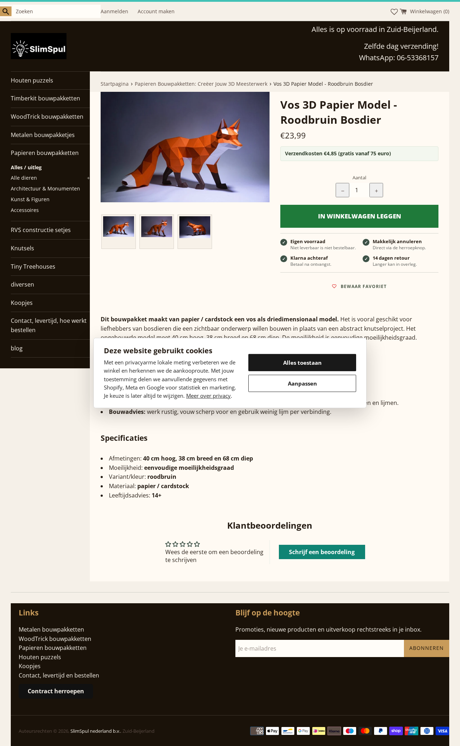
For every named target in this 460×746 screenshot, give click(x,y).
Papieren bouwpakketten (45, 153)
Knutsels (22, 248)
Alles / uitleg (26, 167)
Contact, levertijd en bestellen (59, 675)
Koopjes (22, 303)
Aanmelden (114, 11)
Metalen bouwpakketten (51, 629)
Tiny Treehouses (33, 266)
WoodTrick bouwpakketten (47, 117)
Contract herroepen (56, 691)
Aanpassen (302, 383)
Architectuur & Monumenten (45, 188)
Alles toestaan (302, 362)
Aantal (359, 177)
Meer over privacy (208, 395)
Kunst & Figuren (30, 199)
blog (17, 348)
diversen (22, 284)
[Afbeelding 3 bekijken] (195, 231)
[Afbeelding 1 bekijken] (118, 231)
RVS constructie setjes (41, 230)
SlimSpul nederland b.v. (95, 731)
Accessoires (25, 210)
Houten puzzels (32, 80)
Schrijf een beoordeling (322, 552)
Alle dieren (50, 177)
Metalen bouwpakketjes (43, 135)
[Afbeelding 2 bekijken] (156, 231)
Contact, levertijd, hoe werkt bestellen (49, 325)
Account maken (156, 11)
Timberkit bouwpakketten (45, 98)
